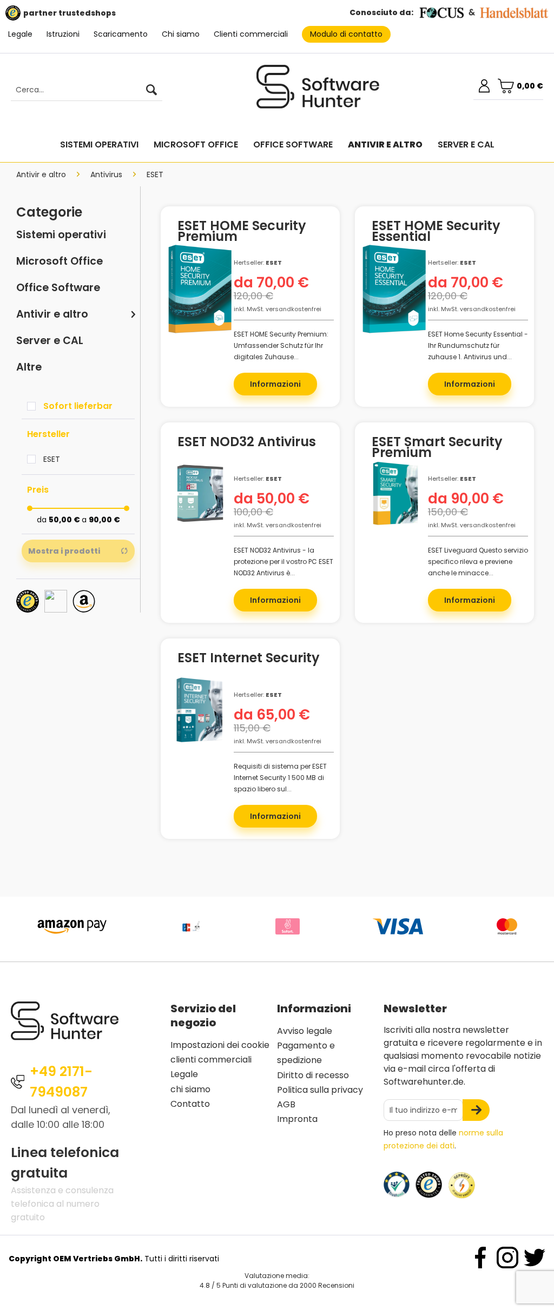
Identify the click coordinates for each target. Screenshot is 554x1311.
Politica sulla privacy (320, 1090)
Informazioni (275, 384)
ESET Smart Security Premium (437, 447)
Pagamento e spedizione (306, 1052)
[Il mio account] (484, 86)
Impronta (297, 1119)
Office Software (58, 287)
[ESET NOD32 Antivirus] (200, 509)
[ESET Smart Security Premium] (394, 509)
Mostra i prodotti (64, 551)
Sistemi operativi (61, 234)
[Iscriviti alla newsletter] (476, 1110)
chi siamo (190, 1089)
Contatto (190, 1104)
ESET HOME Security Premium (241, 231)
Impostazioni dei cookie (219, 1045)
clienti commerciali (211, 1059)
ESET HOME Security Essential (436, 231)
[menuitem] (81, 90)
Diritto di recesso (313, 1075)
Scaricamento (121, 34)
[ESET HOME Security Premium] (200, 293)
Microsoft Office (59, 261)
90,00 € (104, 519)
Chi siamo (181, 34)
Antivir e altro (52, 314)
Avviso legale (304, 1031)
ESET (51, 459)
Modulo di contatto (346, 34)
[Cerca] (151, 90)
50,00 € (65, 519)
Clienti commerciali (251, 34)
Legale (20, 34)
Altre (29, 367)
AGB (286, 1104)
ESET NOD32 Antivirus (246, 443)
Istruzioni (63, 34)
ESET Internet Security (248, 660)
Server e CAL (49, 340)
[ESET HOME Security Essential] (394, 293)
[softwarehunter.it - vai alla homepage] (318, 91)
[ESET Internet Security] (200, 725)
